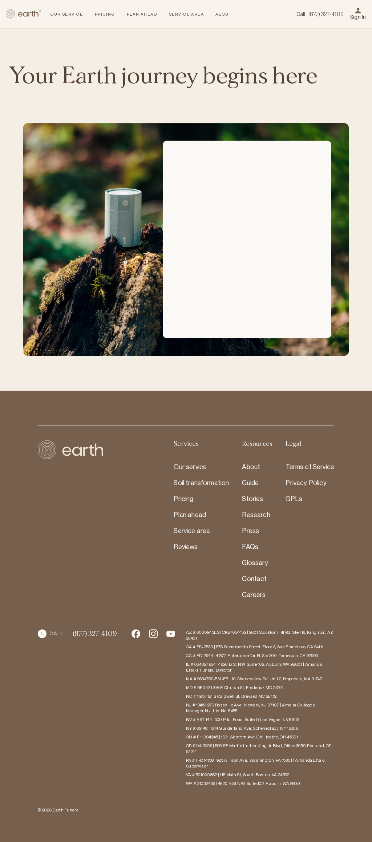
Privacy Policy (306, 483)
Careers (254, 595)
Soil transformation (201, 483)
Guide (250, 483)
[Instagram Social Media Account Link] (170, 633)
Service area (192, 531)
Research (256, 515)
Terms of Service (310, 467)
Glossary (255, 563)
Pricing (183, 499)
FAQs (250, 547)
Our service (190, 467)
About (251, 467)
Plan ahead (190, 515)
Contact (254, 579)
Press (250, 531)
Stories (252, 499)
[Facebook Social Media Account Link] (136, 633)
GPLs (294, 499)
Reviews (186, 547)
